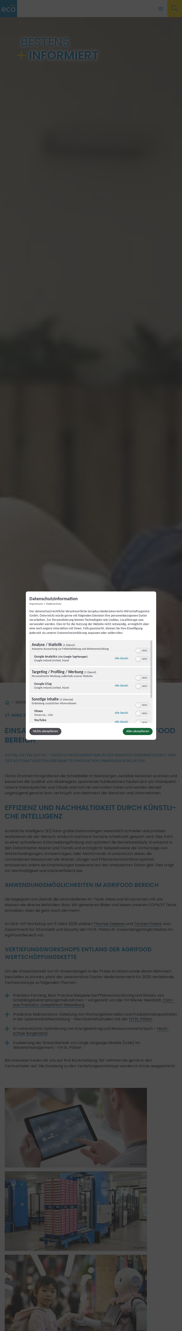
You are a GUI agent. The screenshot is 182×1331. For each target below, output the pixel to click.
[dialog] (91, 665)
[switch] (142, 650)
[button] (138, 651)
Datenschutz (53, 603)
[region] (91, 681)
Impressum (36, 603)
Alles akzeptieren (137, 731)
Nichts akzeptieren (45, 731)
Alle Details (121, 658)
